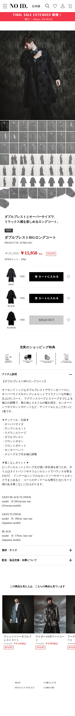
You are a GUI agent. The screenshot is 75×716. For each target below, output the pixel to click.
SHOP (18, 682)
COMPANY (49, 687)
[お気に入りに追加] (68, 277)
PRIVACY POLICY (25, 687)
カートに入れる (49, 276)
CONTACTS (49, 682)
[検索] (47, 6)
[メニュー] (5, 6)
